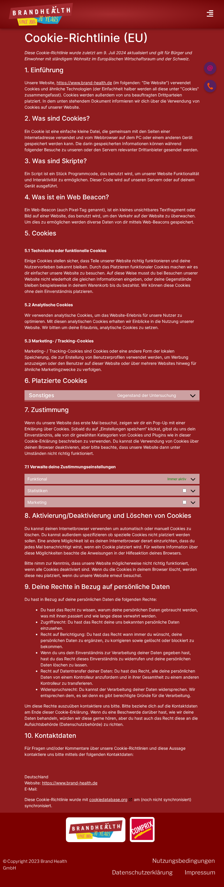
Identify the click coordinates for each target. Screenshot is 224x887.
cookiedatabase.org (108, 799)
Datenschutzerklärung (142, 872)
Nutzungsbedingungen (183, 860)
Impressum (200, 872)
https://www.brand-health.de (84, 82)
